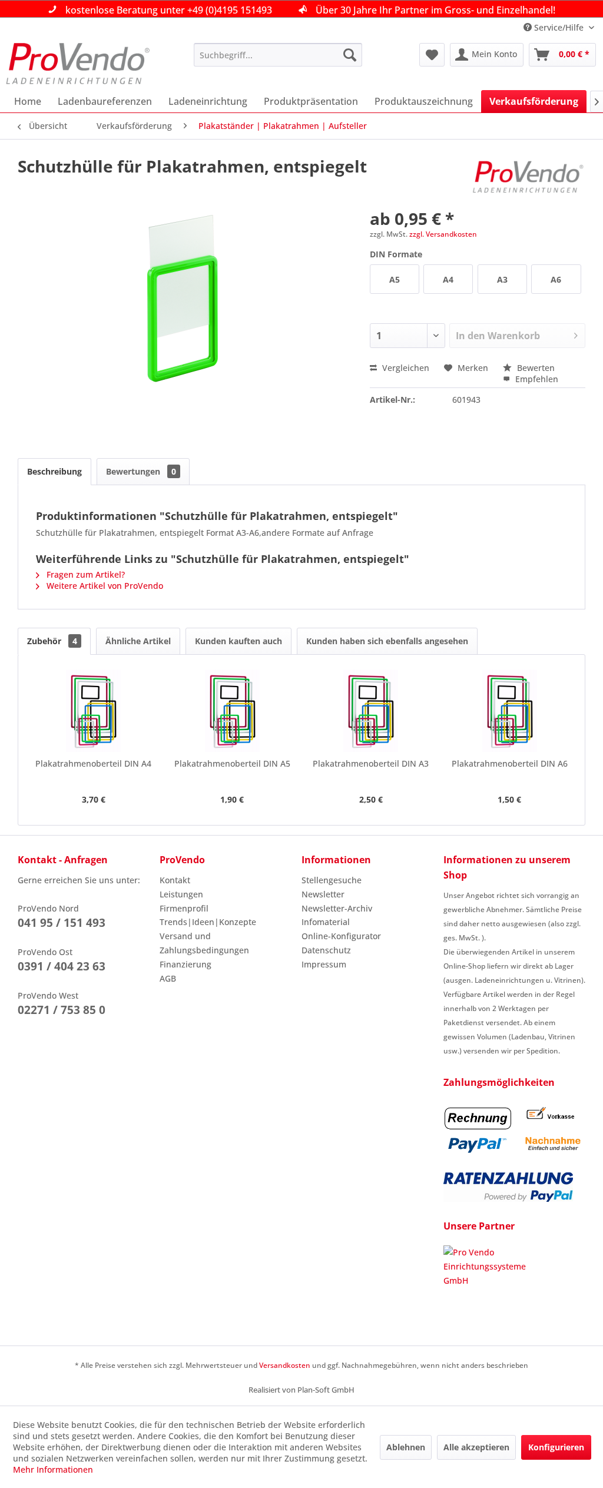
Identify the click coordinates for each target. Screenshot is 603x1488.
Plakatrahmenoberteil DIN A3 (371, 763)
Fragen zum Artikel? (84, 574)
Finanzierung (185, 964)
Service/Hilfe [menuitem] (559, 27)
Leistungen (181, 894)
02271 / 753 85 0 (61, 1010)
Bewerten (535, 367)
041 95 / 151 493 (61, 922)
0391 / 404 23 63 (61, 966)
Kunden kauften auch (238, 641)
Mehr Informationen (53, 1469)
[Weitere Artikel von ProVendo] (528, 177)
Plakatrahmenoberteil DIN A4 (93, 763)
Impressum (324, 964)
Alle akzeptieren (476, 1447)
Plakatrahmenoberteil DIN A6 (510, 763)
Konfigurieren (556, 1447)
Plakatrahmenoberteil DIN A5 (232, 763)
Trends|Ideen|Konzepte (208, 921)
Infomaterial (326, 921)
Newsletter (323, 894)
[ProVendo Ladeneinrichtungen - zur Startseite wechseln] (78, 63)
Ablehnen (405, 1447)
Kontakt (175, 880)
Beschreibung (54, 471)
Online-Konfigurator (341, 936)
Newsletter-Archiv (337, 908)
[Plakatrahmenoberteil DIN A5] (232, 711)
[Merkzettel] (432, 55)
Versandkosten (284, 1365)
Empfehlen (535, 379)
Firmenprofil (184, 908)
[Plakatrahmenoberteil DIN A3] (371, 711)
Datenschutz (326, 950)
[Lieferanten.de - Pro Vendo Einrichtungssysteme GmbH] (514, 1289)
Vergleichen (404, 367)
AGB (168, 978)
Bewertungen (141, 471)
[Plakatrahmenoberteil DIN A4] (93, 711)
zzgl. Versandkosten (443, 234)
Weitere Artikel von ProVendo (103, 585)
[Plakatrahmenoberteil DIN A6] (510, 711)
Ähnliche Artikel (138, 641)
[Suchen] (349, 55)
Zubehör (52, 641)
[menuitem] (278, 55)
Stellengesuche (332, 880)
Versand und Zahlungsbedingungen (204, 943)
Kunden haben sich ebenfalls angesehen (387, 641)
